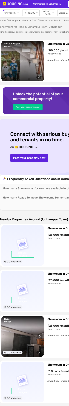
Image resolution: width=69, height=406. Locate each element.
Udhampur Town (29, 20)
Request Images (22, 254)
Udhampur (13, 20)
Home (3, 20)
